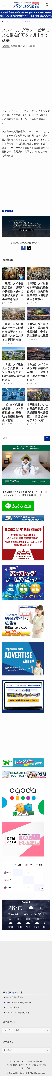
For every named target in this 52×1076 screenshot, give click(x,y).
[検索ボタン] (47, 5)
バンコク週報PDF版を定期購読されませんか (26, 1061)
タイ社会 (9, 211)
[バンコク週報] (26, 5)
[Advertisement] (26, 77)
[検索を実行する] (47, 438)
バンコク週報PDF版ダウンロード (18, 1065)
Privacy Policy (26, 1068)
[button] (23, 248)
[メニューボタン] (5, 5)
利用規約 (42, 1065)
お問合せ (35, 1065)
